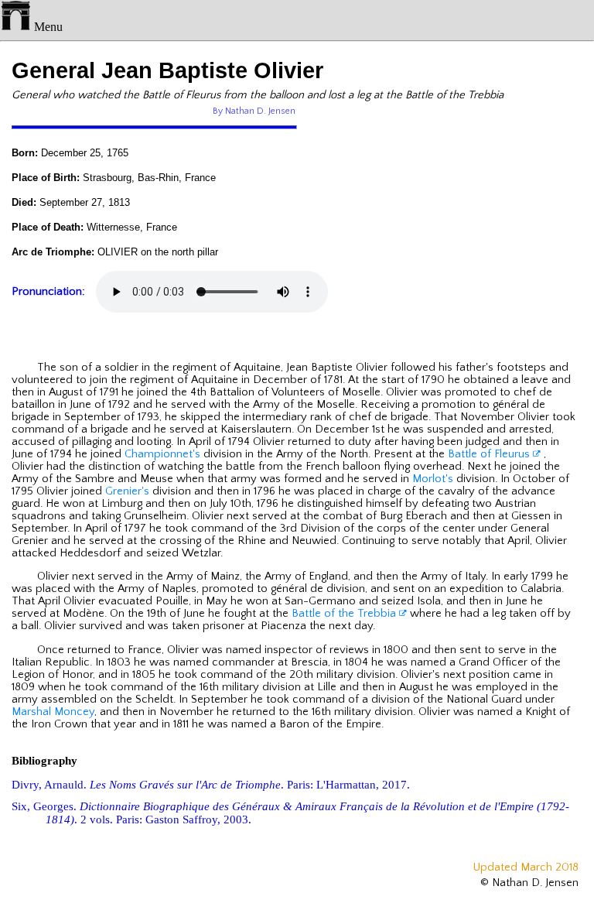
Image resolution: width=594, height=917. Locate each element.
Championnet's (162, 454)
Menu (47, 26)
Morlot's (432, 479)
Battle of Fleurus (490, 454)
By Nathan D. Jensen (254, 111)
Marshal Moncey (53, 712)
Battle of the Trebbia (345, 613)
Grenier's (127, 491)
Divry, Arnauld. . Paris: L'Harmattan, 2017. (211, 784)
